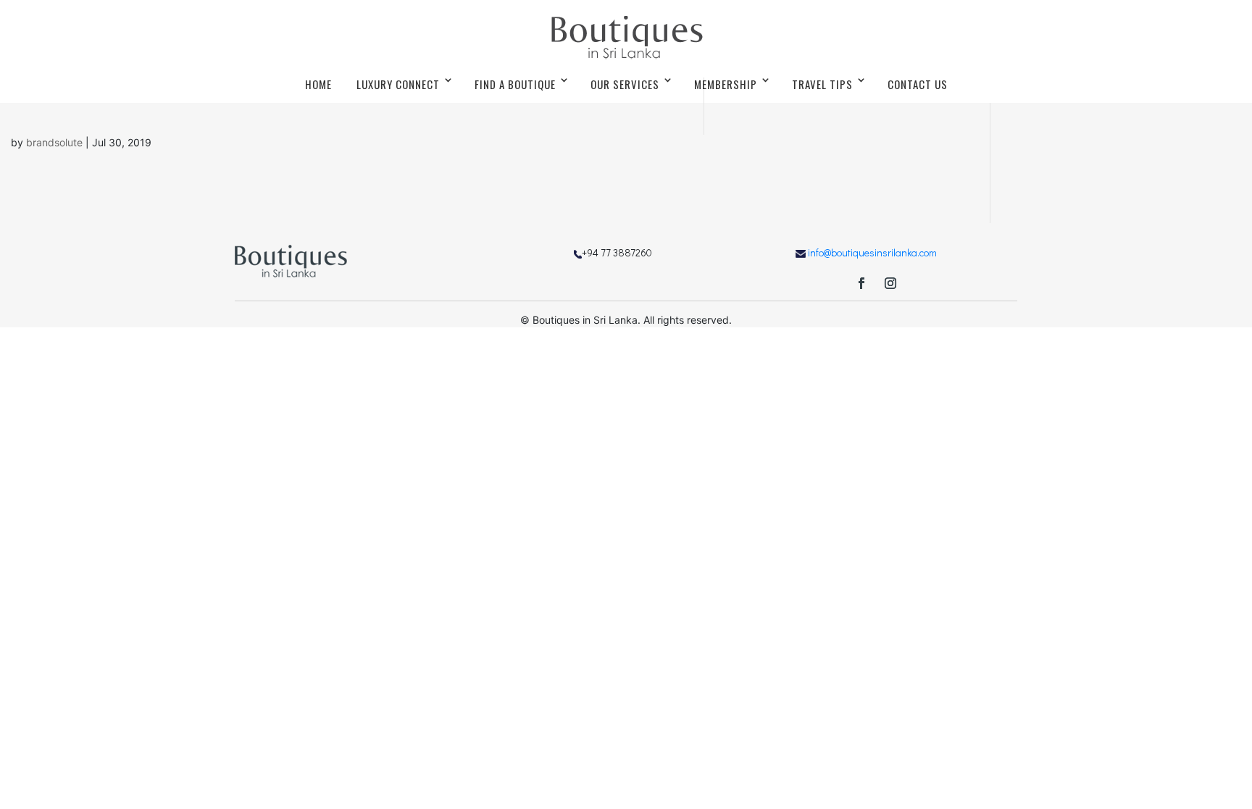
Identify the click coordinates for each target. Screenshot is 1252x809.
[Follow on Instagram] (890, 283)
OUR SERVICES (624, 84)
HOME (318, 84)
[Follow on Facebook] (861, 283)
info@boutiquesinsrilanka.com (872, 252)
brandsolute (54, 142)
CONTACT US (918, 84)
